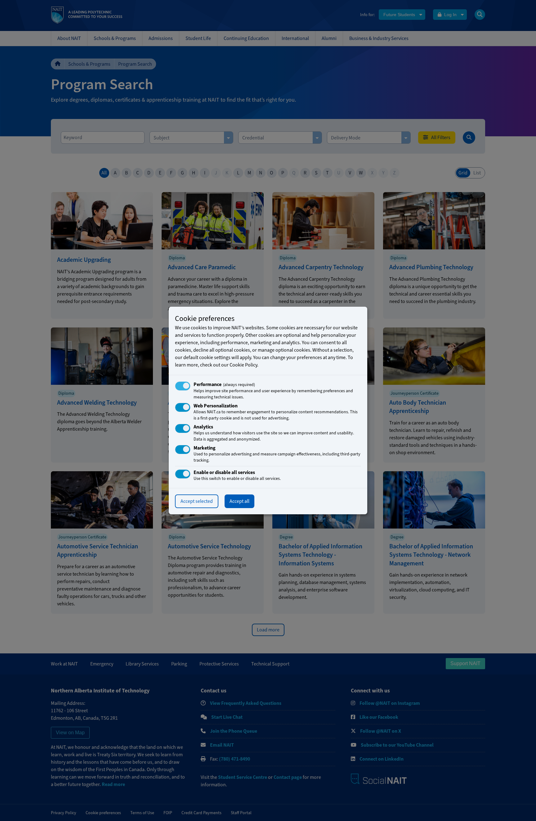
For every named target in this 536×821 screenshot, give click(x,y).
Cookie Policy (243, 365)
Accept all (239, 501)
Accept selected (197, 501)
